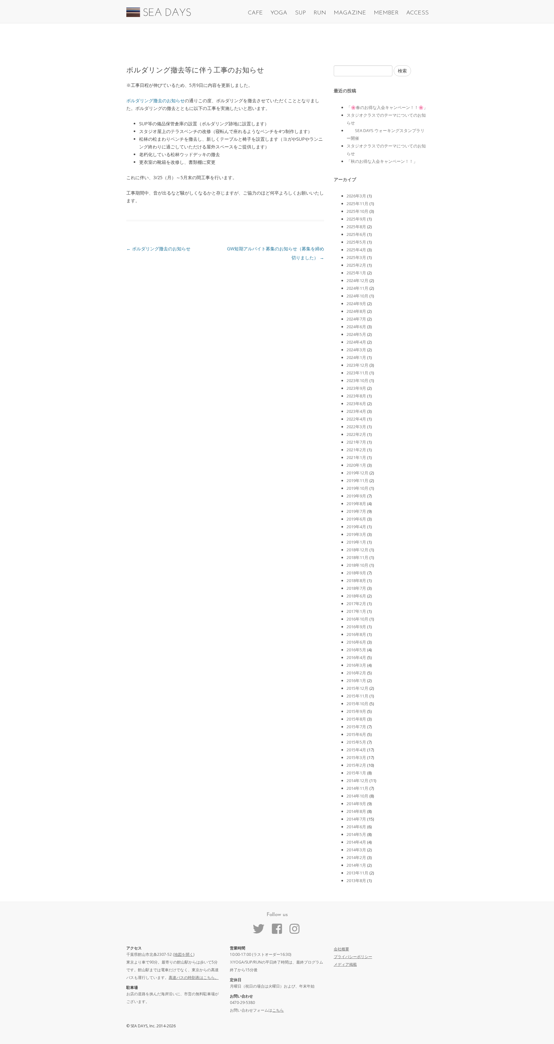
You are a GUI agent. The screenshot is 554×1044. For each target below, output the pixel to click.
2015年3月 (356, 757)
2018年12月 (357, 550)
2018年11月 (357, 557)
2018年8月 (356, 580)
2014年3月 (356, 850)
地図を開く (183, 954)
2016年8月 (356, 634)
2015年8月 (356, 719)
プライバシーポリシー (353, 956)
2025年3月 (356, 257)
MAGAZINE (350, 13)
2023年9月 (356, 388)
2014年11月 (357, 788)
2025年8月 (356, 227)
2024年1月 (356, 357)
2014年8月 (356, 811)
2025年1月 (356, 273)
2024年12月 (357, 280)
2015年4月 (356, 750)
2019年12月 (357, 473)
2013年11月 (357, 873)
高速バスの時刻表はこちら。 (194, 977)
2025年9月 (356, 219)
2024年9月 (356, 303)
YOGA (279, 13)
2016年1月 (356, 680)
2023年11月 (357, 373)
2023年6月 (356, 403)
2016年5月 (356, 650)
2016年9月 (356, 627)
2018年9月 (356, 573)
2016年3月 (356, 665)
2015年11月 (357, 696)
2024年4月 (356, 342)
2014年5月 (356, 834)
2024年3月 (356, 350)
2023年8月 (356, 396)
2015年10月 (357, 703)
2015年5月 (356, 742)
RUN (320, 13)
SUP (300, 13)
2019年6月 (356, 519)
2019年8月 (356, 503)
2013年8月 (356, 880)
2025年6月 (356, 234)
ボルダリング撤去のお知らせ (155, 100)
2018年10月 (357, 565)
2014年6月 (356, 827)
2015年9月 (356, 711)
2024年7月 (356, 319)
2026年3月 (356, 196)
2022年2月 (356, 434)
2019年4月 (356, 527)
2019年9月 (356, 496)
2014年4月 (356, 842)
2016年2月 (356, 673)
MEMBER (386, 13)
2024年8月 (356, 311)
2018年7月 (356, 588)
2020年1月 (356, 465)
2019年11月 (357, 480)
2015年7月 (356, 727)
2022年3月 (356, 427)
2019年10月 (357, 488)
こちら (278, 1010)
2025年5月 (356, 242)
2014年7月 (356, 819)
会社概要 (341, 949)
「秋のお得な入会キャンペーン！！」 (382, 161)
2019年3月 (356, 534)
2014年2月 (356, 857)
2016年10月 (357, 619)
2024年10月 (357, 296)
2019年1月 (356, 542)
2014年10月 (357, 796)
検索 (402, 71)
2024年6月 (356, 327)
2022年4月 (356, 419)
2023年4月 (356, 411)
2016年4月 (356, 657)
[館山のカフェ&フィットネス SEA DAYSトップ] (158, 15)
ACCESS (417, 13)
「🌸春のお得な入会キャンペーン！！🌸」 (387, 107)
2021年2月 (356, 450)
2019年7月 (356, 511)
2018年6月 (356, 596)
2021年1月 (356, 457)
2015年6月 (356, 734)
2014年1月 (356, 865)
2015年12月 (357, 688)
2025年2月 (356, 265)
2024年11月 (357, 288)
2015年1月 (356, 773)
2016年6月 (356, 642)
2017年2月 (356, 603)
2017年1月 (356, 611)
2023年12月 (357, 365)
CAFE (255, 13)
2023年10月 (357, 380)
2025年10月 (357, 211)
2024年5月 (356, 334)
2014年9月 (356, 803)
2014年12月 (357, 780)
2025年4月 (356, 250)
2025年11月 (357, 203)
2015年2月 (356, 765)
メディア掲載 (345, 964)
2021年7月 (356, 442)
